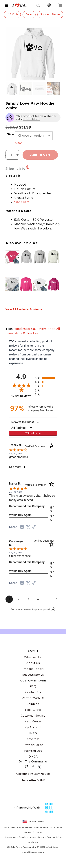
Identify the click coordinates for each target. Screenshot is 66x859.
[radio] (46, 378)
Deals (29, 14)
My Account (33, 727)
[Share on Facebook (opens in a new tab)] (22, 527)
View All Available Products (24, 309)
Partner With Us (33, 698)
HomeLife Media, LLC (42, 827)
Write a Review (33, 433)
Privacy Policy (33, 745)
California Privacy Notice (33, 773)
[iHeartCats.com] (18, 5)
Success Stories (50, 14)
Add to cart (40, 155)
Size (10, 134)
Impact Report (33, 668)
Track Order (33, 709)
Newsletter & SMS (33, 780)
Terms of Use (33, 750)
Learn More (31, 119)
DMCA (33, 756)
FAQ (33, 686)
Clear (18, 142)
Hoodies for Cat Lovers (30, 329)
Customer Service (33, 715)
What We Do (33, 657)
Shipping (33, 704)
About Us (33, 663)
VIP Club (12, 14)
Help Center (33, 721)
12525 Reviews (22, 396)
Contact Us (33, 692)
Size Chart (21, 202)
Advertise (33, 739)
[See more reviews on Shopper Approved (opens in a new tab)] (34, 527)
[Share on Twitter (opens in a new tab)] (28, 527)
